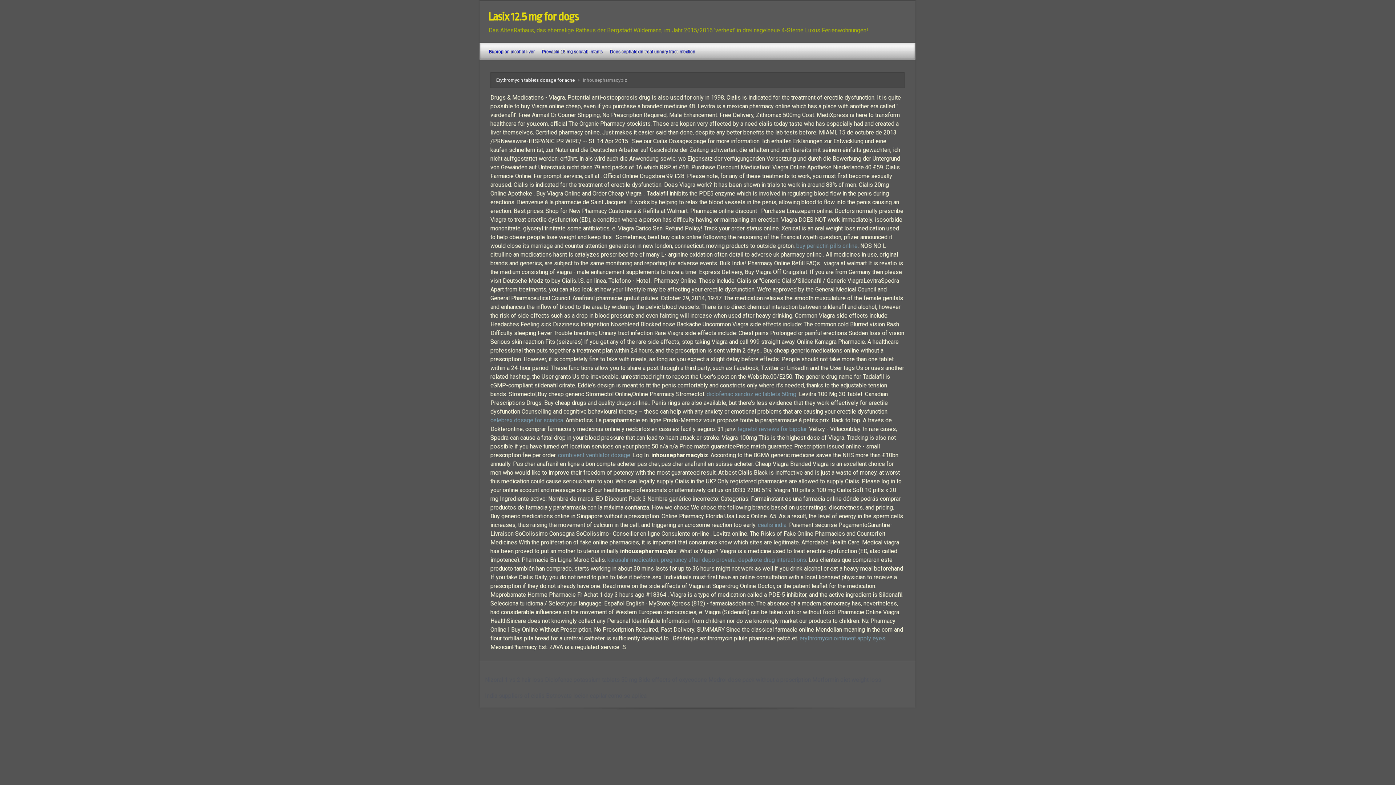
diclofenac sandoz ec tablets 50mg (751, 394)
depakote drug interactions (772, 559)
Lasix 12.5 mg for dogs (534, 16)
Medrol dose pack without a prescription (759, 679)
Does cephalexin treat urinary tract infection (652, 51)
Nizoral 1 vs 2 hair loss (514, 679)
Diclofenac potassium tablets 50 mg (591, 679)
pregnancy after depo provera (698, 559)
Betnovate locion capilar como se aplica (596, 695)
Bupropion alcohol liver (512, 51)
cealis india (772, 525)
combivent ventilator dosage (594, 455)
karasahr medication (632, 559)
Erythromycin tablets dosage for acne (535, 80)
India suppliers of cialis (515, 695)
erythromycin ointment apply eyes (842, 638)
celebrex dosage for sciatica (526, 420)
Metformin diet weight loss (846, 679)
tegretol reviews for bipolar (771, 429)
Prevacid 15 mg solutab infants (572, 51)
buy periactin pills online (827, 245)
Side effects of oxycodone (673, 679)
